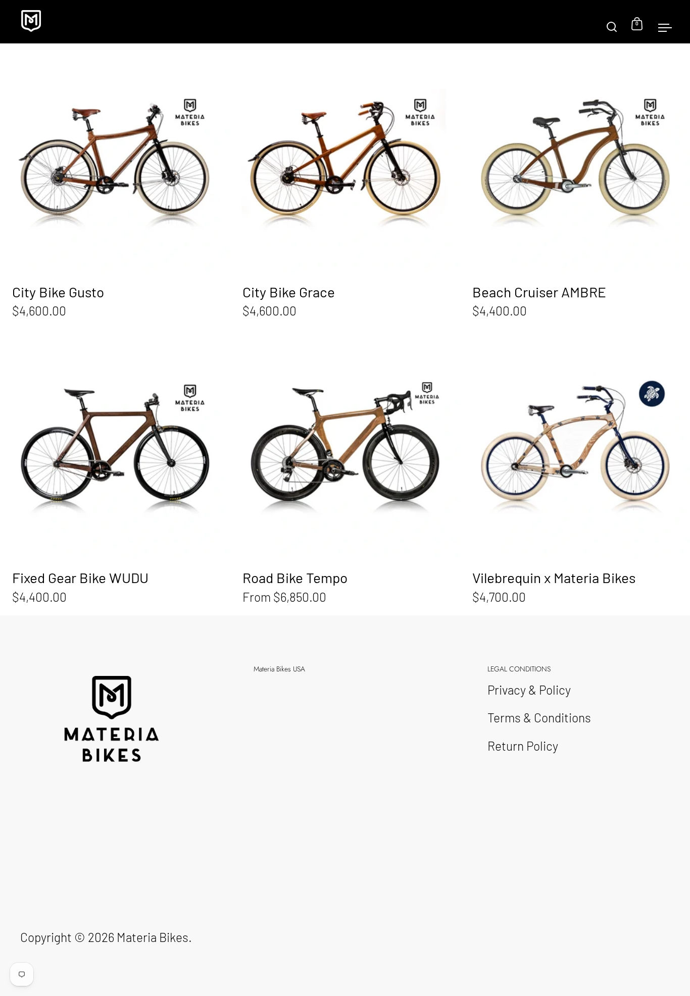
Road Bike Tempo (345, 471)
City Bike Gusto (115, 185)
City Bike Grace (345, 185)
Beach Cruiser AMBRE (575, 185)
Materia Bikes (152, 937)
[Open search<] (612, 22)
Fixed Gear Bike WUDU (115, 471)
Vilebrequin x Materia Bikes (575, 471)
